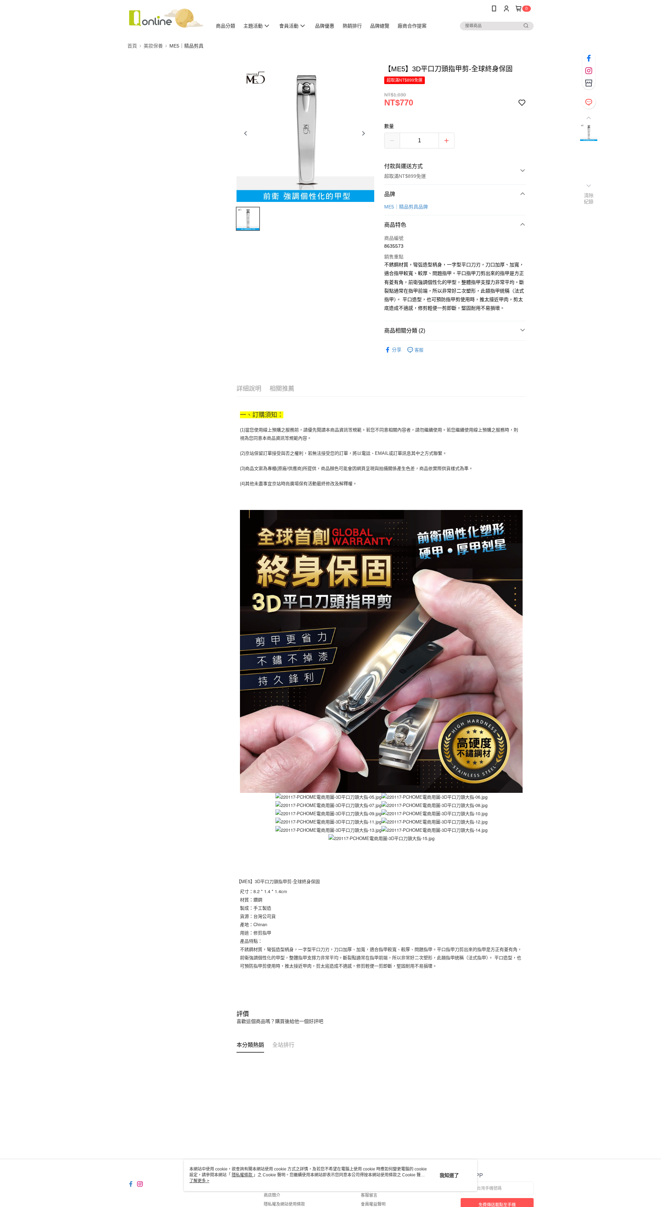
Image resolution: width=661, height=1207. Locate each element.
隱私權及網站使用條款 (284, 1204)
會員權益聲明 (373, 1204)
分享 (396, 349)
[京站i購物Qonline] (165, 18)
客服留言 (369, 1195)
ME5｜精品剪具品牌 (406, 206)
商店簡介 (272, 1195)
